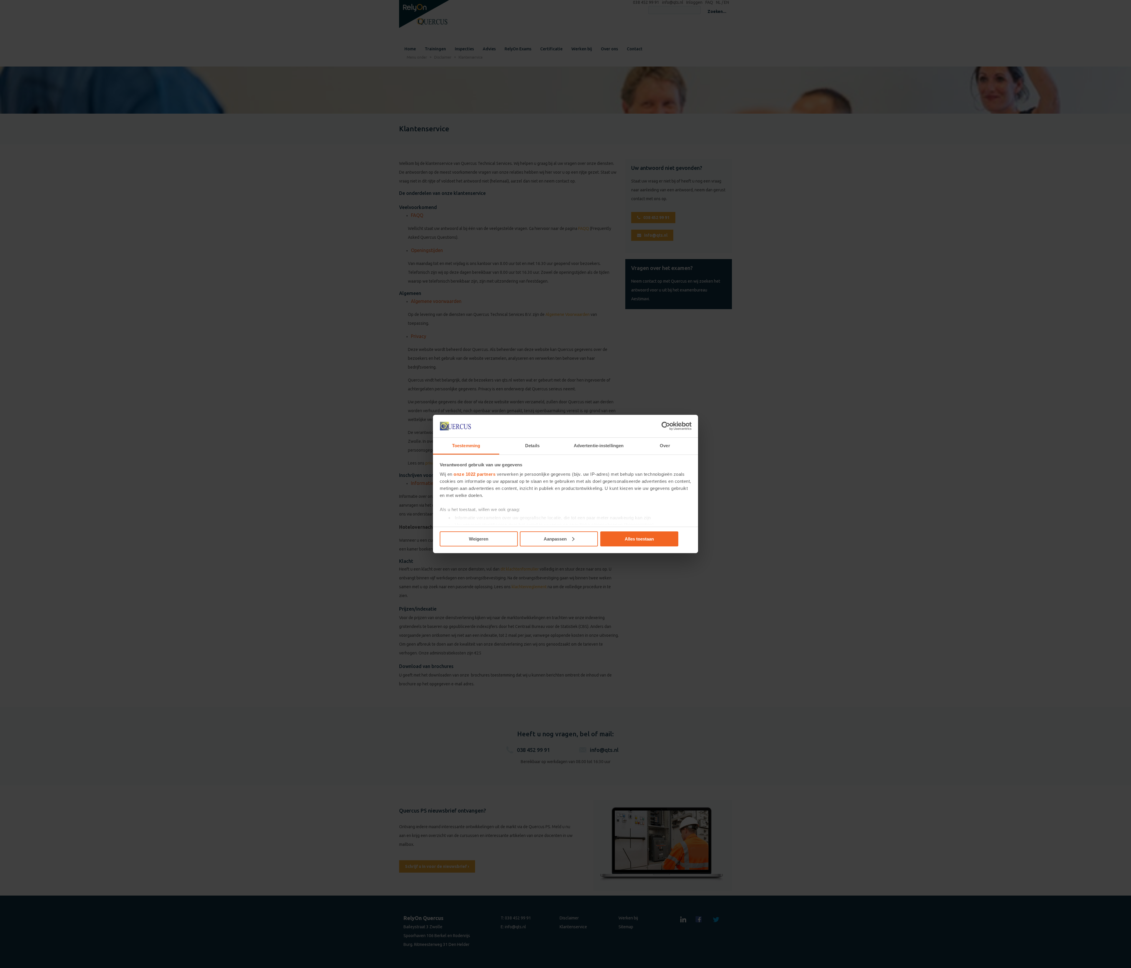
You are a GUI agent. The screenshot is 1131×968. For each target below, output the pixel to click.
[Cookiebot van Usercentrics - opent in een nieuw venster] (666, 426)
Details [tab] (532, 445)
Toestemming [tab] (466, 445)
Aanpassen (555, 538)
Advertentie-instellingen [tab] (599, 445)
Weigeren (478, 538)
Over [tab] (665, 445)
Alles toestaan (639, 538)
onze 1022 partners (474, 474)
